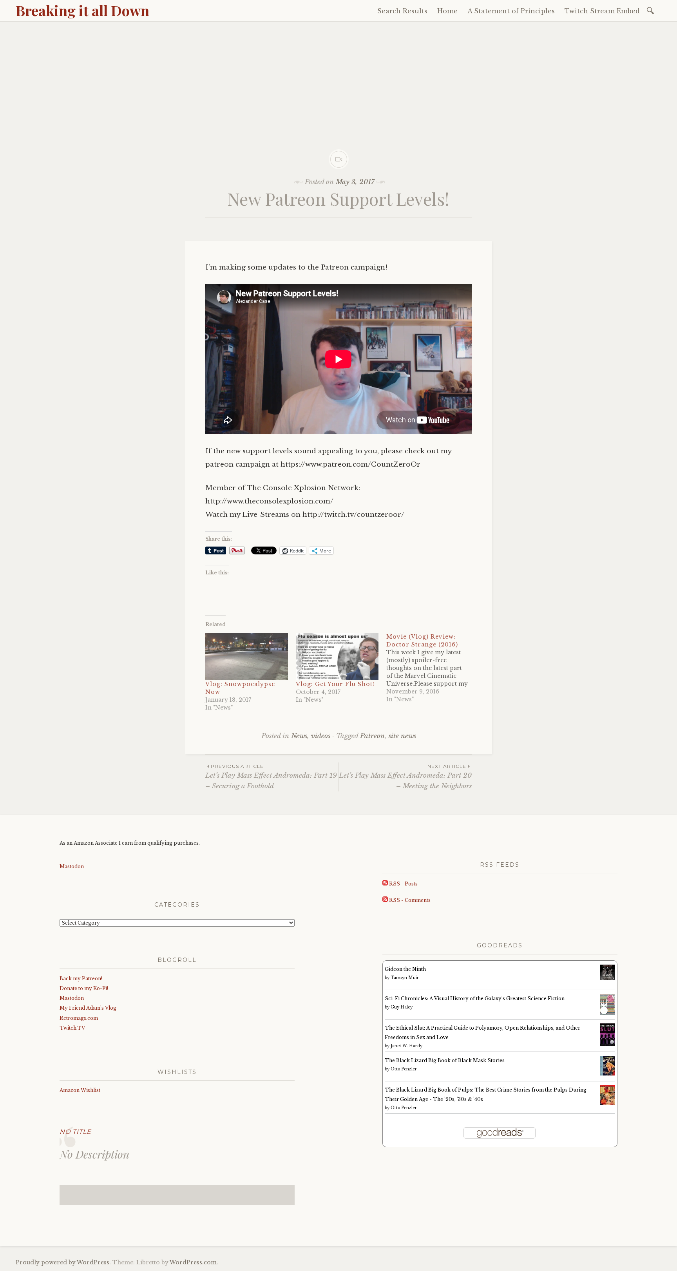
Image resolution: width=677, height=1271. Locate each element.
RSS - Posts (403, 884)
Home (447, 11)
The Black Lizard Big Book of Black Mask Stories (445, 1060)
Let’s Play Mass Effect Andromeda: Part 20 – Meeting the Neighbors (405, 776)
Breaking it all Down (82, 10)
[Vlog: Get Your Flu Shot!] (337, 656)
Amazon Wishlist (80, 1090)
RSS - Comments (409, 900)
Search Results (402, 11)
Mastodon (72, 866)
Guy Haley (402, 1007)
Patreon (372, 736)
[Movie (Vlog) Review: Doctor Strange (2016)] (431, 668)
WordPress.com (193, 1262)
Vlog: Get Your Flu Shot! (335, 684)
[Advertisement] (338, 80)
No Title (75, 1131)
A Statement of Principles (511, 11)
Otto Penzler (404, 1069)
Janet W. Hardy (406, 1045)
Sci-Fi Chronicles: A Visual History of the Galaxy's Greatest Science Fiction (475, 998)
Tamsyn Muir (405, 977)
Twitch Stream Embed (602, 11)
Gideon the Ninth (405, 969)
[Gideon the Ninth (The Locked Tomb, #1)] (607, 978)
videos (320, 736)
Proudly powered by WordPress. (63, 1262)
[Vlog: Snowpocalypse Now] (246, 656)
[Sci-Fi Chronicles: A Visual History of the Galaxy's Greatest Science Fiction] (607, 1013)
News (299, 736)
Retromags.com (79, 1018)
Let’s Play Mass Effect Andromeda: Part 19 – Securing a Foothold (271, 776)
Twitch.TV (72, 1028)
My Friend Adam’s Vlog (88, 1008)
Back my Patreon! (81, 978)
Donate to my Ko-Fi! (84, 988)
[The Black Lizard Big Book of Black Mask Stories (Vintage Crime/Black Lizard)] (607, 1074)
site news (402, 736)
